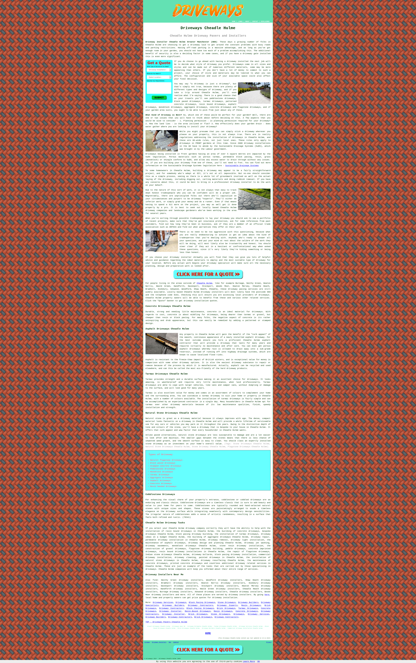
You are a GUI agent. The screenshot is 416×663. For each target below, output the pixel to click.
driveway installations (257, 143)
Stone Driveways (227, 602)
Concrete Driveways (247, 611)
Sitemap (147, 642)
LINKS (240, 21)
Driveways (238, 64)
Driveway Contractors (200, 605)
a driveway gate (249, 54)
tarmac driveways (213, 101)
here (267, 595)
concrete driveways (220, 107)
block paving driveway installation (235, 554)
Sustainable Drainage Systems (242, 166)
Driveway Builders (248, 602)
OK (258, 661)
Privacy (269, 642)
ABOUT (247, 21)
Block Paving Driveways (202, 602)
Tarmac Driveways (248, 608)
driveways (240, 549)
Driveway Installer (170, 611)
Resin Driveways (251, 605)
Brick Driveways (226, 608)
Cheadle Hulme (204, 283)
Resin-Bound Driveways (198, 611)
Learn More (249, 661)
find (155, 580)
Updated (176, 642)
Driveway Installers (159, 642)
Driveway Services (163, 602)
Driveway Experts (227, 605)
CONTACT (255, 21)
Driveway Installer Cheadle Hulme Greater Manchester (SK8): (181, 42)
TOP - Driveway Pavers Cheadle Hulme (166, 622)
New (170, 642)
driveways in (239, 137)
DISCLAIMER (265, 21)
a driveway (194, 45)
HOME (233, 21)
